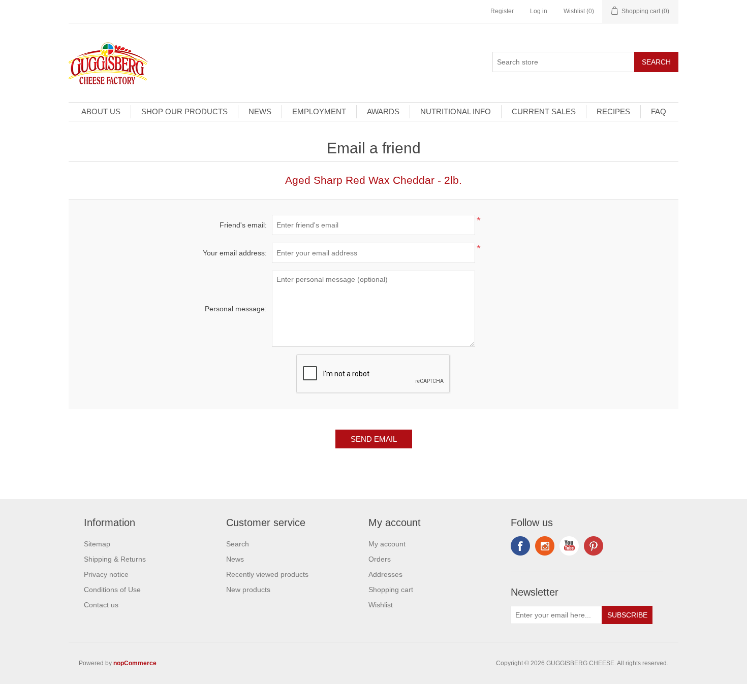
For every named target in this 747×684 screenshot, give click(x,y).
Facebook (520, 546)
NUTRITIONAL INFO (455, 111)
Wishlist (380, 605)
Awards (383, 111)
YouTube (569, 546)
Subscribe (627, 615)
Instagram (593, 546)
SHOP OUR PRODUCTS (184, 111)
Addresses (385, 574)
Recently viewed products (267, 574)
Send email (374, 439)
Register (502, 11)
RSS (544, 546)
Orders (379, 559)
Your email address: (235, 253)
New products (248, 589)
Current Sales (544, 111)
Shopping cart (390, 589)
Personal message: (236, 309)
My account (387, 544)
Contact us (101, 605)
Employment (319, 111)
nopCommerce (135, 663)
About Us (100, 111)
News (259, 111)
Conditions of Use (112, 589)
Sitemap (97, 544)
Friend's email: (243, 225)
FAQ (658, 111)
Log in (538, 11)
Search (656, 62)
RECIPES (613, 111)
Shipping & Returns (115, 559)
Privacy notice (106, 574)
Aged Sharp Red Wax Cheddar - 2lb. (373, 180)
